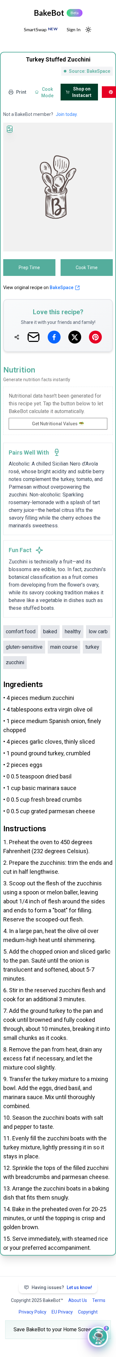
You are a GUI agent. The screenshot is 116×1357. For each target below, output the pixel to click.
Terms (98, 1300)
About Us (77, 1300)
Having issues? (62, 1287)
